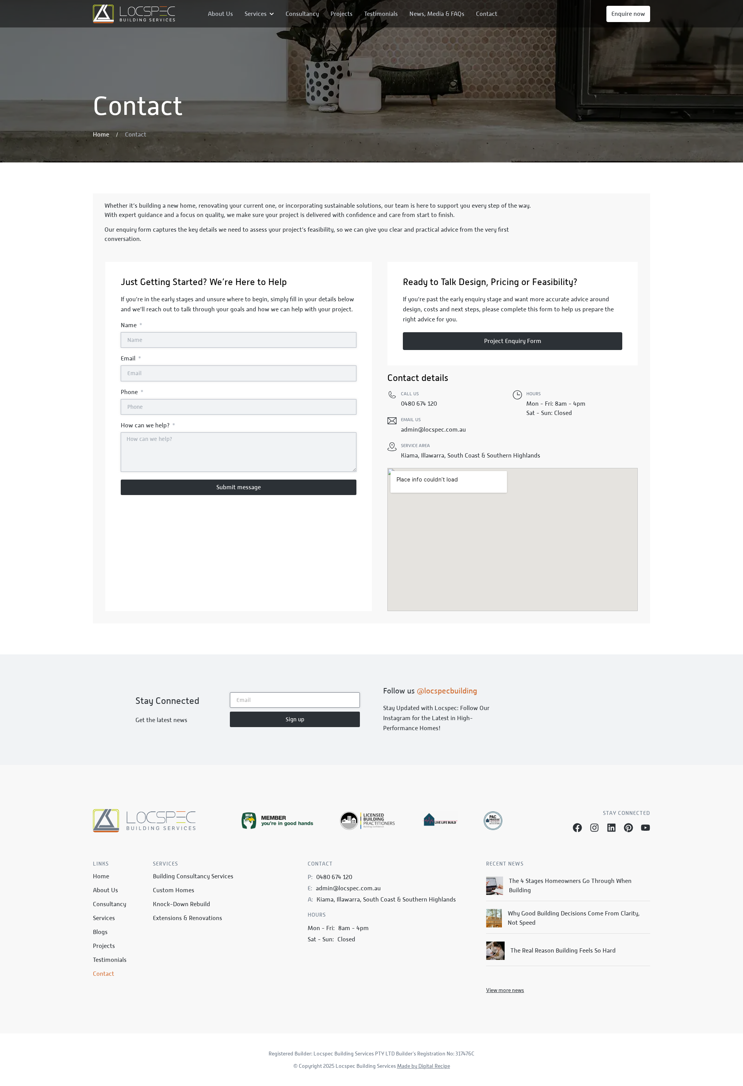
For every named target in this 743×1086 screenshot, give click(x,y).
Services (104, 918)
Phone (130, 392)
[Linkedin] (611, 827)
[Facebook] (577, 827)
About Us (105, 890)
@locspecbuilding (447, 690)
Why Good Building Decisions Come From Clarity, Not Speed (574, 918)
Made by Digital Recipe (423, 1066)
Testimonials (110, 959)
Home (101, 876)
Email (129, 358)
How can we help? (146, 425)
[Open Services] (271, 14)
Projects (104, 946)
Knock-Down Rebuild (181, 904)
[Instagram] (594, 827)
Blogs (100, 932)
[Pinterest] (628, 827)
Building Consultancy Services (193, 876)
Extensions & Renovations (187, 918)
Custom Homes (173, 890)
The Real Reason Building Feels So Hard (563, 950)
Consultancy (109, 904)
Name (129, 325)
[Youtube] (645, 827)
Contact (103, 973)
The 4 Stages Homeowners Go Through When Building (570, 886)
